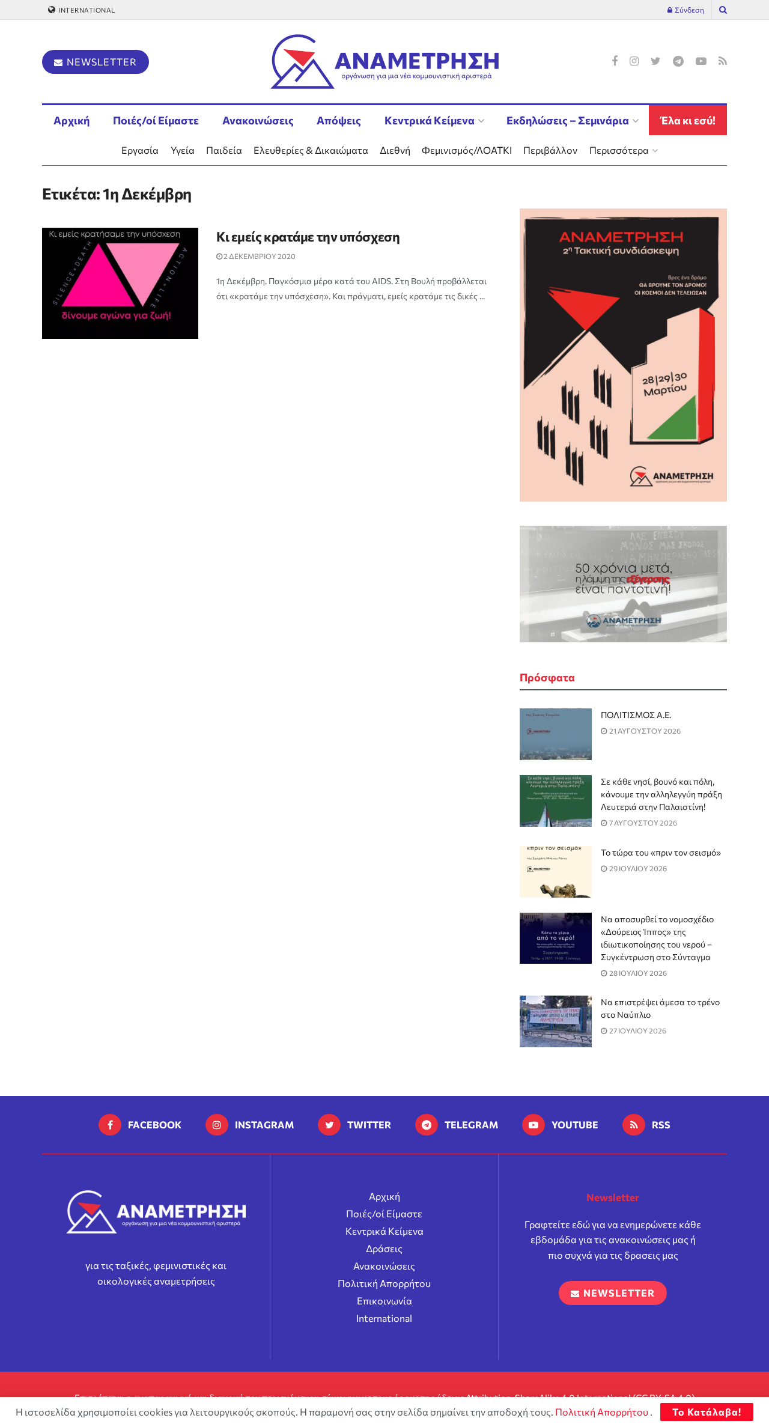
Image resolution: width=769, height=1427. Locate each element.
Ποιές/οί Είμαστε (156, 120)
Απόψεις (339, 120)
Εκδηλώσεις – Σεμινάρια (567, 120)
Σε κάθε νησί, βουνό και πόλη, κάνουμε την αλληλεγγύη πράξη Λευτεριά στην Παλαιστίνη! (661, 794)
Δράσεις (384, 1248)
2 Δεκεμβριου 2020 (259, 256)
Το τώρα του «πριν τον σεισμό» (661, 852)
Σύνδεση (688, 9)
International (86, 10)
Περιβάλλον (550, 150)
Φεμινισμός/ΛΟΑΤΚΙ (467, 150)
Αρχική (71, 120)
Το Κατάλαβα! (706, 1411)
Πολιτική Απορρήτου (384, 1283)
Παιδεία (224, 150)
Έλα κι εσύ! (688, 120)
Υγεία (183, 150)
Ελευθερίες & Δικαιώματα (311, 150)
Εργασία (140, 150)
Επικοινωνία (384, 1300)
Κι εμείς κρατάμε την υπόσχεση (308, 236)
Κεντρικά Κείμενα (429, 120)
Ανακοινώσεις (258, 120)
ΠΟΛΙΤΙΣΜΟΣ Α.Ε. (636, 715)
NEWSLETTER (100, 61)
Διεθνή (395, 150)
